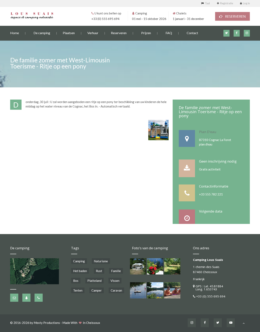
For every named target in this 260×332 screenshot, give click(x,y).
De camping (42, 33)
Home (14, 33)
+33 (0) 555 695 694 (105, 19)
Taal (207, 3)
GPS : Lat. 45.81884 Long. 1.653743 (208, 287)
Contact (192, 33)
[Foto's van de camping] (138, 266)
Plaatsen (69, 33)
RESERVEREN (234, 16)
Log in (246, 3)
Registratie (226, 3)
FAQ (169, 33)
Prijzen (146, 33)
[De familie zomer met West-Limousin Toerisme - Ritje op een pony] (158, 130)
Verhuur (92, 33)
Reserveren (119, 33)
